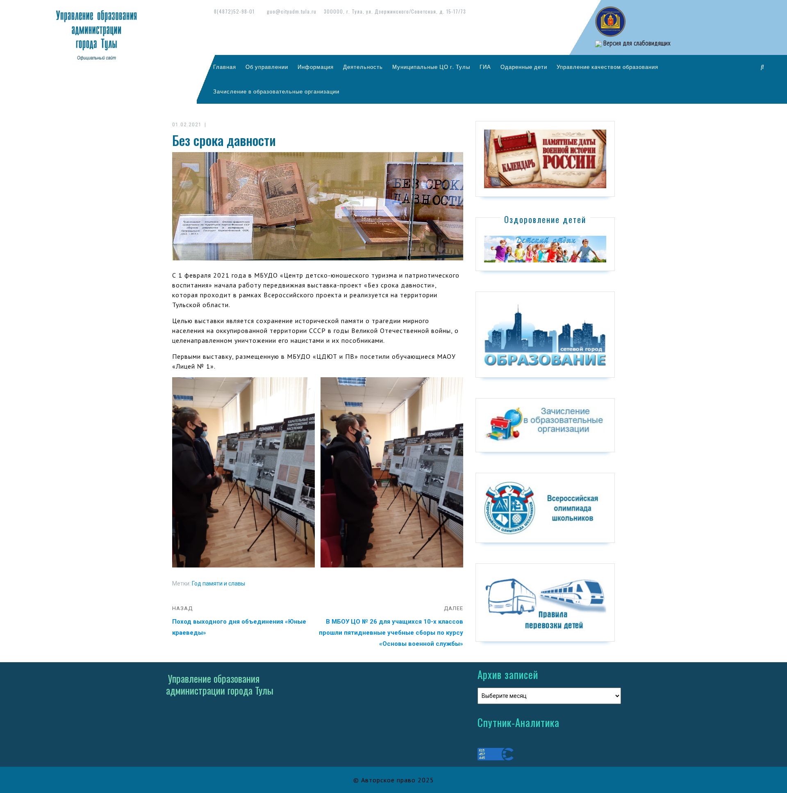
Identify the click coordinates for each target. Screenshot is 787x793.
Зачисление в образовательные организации (276, 91)
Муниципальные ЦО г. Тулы (431, 66)
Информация (316, 66)
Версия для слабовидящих (636, 43)
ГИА (485, 66)
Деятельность (363, 66)
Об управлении (267, 66)
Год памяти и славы (218, 583)
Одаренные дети (523, 66)
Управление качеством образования (607, 66)
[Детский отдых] (545, 248)
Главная (224, 66)
